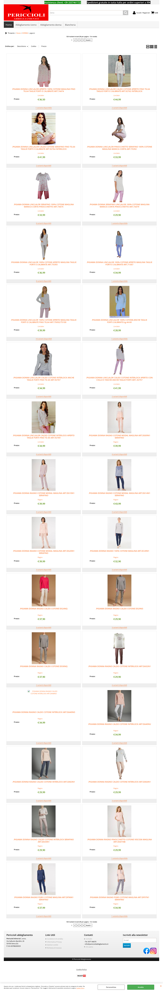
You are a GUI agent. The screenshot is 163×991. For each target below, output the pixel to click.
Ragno (115, 442)
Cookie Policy (80, 988)
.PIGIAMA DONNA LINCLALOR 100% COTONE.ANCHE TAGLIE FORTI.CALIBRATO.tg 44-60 (119, 321)
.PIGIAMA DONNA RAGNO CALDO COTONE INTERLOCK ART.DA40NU (119, 724)
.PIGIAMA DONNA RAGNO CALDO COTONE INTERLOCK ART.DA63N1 (43, 781)
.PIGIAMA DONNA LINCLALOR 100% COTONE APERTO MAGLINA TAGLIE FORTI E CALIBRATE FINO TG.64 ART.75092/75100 (43, 321)
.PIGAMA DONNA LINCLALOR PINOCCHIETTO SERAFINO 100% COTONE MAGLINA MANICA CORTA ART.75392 (119, 147)
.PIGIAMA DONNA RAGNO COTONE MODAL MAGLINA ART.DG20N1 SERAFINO (43, 552)
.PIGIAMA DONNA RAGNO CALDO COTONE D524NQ (43, 608)
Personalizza (111, 987)
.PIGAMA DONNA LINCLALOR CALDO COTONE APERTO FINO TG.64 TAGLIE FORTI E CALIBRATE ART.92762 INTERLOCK (119, 90)
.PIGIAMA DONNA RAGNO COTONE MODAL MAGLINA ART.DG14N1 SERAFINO (119, 494)
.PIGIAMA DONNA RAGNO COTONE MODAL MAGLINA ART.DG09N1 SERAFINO (119, 436)
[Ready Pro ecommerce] (81, 976)
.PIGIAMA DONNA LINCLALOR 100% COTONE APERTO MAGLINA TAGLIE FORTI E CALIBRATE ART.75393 (43, 263)
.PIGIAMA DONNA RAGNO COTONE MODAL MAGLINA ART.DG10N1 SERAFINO (43, 494)
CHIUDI (161, 986)
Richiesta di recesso (54, 948)
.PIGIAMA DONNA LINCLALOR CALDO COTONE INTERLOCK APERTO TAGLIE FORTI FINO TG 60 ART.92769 (43, 436)
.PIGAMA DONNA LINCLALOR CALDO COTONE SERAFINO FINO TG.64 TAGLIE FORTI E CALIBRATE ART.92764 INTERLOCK (43, 147)
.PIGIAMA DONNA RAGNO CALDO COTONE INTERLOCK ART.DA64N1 (119, 781)
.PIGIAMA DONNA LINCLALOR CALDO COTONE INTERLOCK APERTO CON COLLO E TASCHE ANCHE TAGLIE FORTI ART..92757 (119, 378)
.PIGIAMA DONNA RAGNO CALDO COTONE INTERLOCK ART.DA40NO (43, 712)
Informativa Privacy (54, 942)
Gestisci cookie (52, 945)
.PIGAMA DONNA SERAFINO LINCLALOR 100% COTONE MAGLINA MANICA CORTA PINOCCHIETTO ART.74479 (119, 205)
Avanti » (88, 40)
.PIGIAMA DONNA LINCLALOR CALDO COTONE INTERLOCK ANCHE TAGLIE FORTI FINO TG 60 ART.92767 (43, 378)
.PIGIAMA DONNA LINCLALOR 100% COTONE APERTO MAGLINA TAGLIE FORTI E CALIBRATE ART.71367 (119, 263)
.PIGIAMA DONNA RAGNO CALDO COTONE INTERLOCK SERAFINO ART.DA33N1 (43, 840)
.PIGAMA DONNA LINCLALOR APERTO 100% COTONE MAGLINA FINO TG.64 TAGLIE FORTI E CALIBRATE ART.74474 (43, 90)
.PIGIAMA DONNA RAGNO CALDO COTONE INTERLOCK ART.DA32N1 (119, 666)
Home (9, 24)
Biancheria (70, 24)
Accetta (141, 987)
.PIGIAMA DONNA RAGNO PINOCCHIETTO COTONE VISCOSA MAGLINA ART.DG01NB (119, 840)
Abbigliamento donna (50, 24)
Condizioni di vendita (55, 939)
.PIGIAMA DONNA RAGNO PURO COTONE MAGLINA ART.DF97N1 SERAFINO (119, 898)
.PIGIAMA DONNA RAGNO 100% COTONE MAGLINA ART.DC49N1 (119, 551)
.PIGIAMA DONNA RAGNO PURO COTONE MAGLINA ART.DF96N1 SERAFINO (43, 898)
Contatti (89, 939)
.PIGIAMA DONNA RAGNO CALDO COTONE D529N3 (119, 608)
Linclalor (41, 95)
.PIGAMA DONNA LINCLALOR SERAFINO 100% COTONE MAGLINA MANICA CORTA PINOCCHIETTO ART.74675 (44, 205)
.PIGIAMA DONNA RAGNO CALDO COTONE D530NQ (43, 666)
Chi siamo (89, 947)
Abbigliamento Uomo (26, 24)
